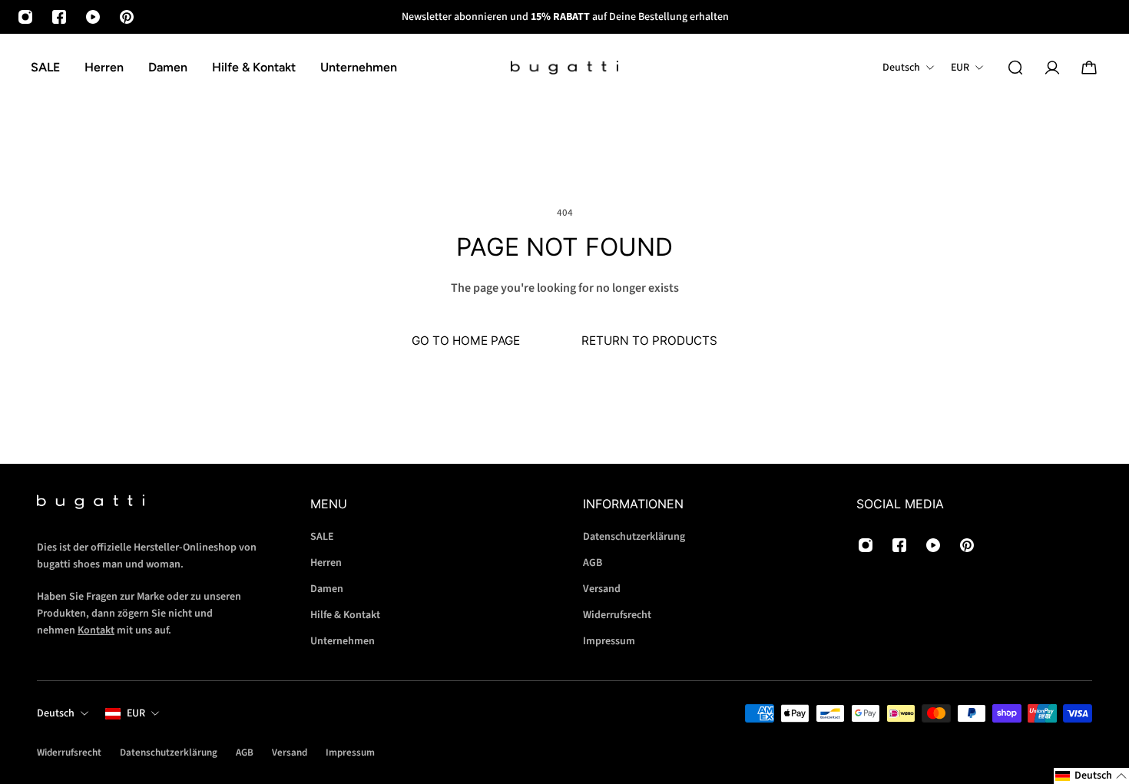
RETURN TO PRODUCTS (649, 340)
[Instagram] (25, 17)
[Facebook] (59, 17)
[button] (1091, 776)
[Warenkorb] (1089, 67)
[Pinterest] (127, 17)
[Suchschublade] (1015, 67)
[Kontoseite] (1052, 67)
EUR (136, 713)
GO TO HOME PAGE (466, 340)
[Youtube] (93, 17)
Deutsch (55, 713)
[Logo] (564, 68)
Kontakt (96, 630)
